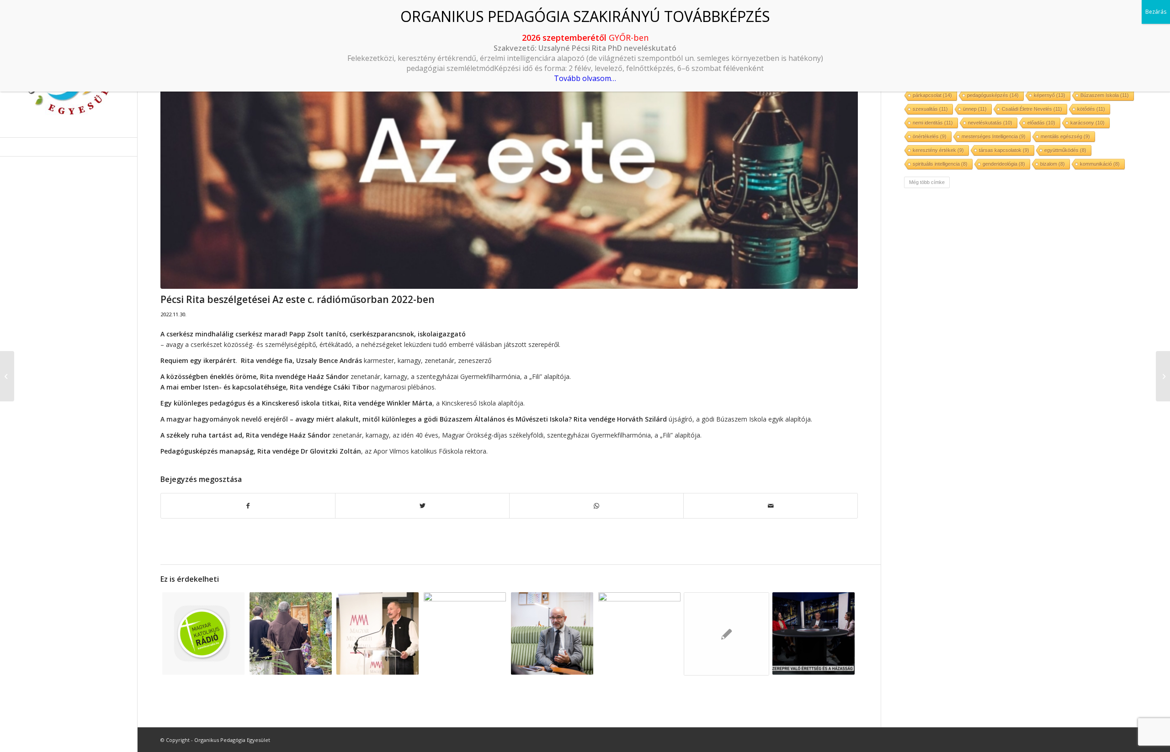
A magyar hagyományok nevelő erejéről (224, 419)
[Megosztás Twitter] (422, 505)
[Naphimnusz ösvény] (291, 633)
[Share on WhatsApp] (596, 505)
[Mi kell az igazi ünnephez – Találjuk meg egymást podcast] (1163, 376)
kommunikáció (1100, 164)
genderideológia (1004, 164)
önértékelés (930, 136)
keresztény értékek (938, 150)
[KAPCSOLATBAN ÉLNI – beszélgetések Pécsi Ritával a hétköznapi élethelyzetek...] (7, 376)
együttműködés (1065, 150)
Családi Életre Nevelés (1032, 109)
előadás (1041, 122)
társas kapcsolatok (1004, 150)
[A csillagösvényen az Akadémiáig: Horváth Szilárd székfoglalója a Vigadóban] (378, 633)
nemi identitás (933, 122)
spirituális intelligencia (940, 164)
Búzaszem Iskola (1104, 95)
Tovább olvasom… (585, 78)
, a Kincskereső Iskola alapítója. (342, 403)
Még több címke (927, 182)
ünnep (975, 109)
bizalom (1052, 164)
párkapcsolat (932, 95)
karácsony (1087, 122)
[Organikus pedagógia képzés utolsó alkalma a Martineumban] (465, 633)
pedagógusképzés (993, 95)
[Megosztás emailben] (770, 505)
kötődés (1091, 109)
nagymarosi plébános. (298, 387)
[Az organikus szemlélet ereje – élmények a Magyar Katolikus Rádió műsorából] (203, 633)
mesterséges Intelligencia (994, 136)
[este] (509, 156)
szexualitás (930, 109)
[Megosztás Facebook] (248, 505)
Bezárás (1155, 12)
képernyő (1049, 95)
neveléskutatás (990, 122)
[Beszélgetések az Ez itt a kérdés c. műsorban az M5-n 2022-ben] (813, 633)
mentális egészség (1065, 136)
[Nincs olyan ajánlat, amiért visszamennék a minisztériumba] (552, 633)
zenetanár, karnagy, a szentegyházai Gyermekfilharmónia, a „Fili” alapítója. (365, 376)
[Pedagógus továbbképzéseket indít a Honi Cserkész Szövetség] (727, 634)
